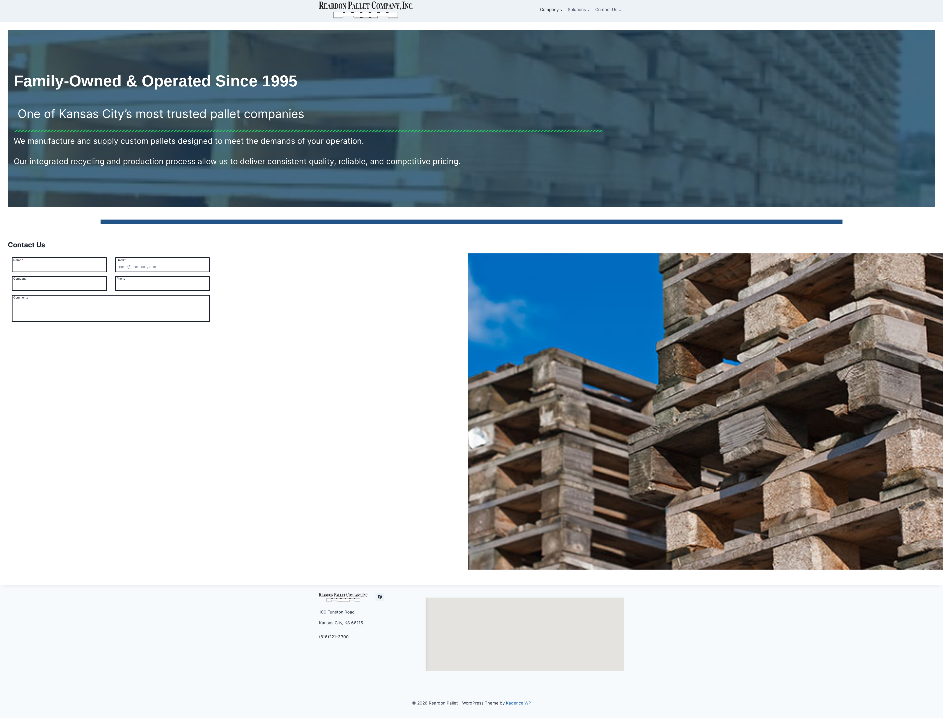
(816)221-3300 (334, 636)
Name (18, 259)
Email (121, 259)
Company (20, 278)
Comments (20, 297)
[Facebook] (379, 597)
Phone (120, 278)
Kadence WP (518, 703)
